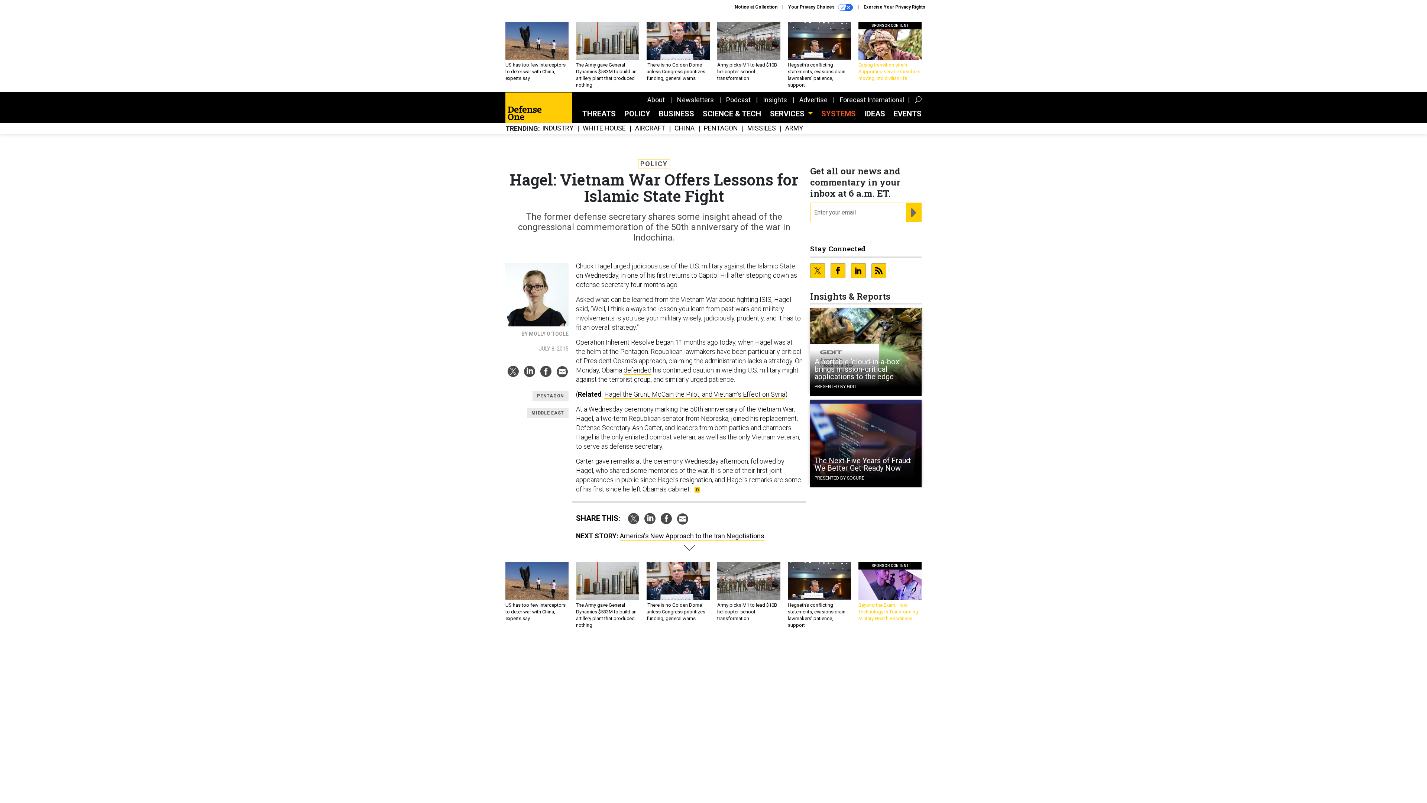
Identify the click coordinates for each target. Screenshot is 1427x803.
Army (794, 128)
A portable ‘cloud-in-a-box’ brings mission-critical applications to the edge (858, 369)
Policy (637, 113)
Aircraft (650, 128)
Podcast (738, 100)
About (656, 100)
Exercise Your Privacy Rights (894, 7)
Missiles (761, 128)
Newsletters (695, 100)
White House (604, 128)
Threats (599, 113)
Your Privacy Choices (812, 7)
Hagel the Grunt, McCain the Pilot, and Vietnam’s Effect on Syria (694, 394)
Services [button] (788, 113)
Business (676, 113)
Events (908, 113)
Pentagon (721, 128)
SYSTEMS (838, 113)
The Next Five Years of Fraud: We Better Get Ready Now (863, 464)
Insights (775, 100)
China (684, 128)
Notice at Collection (756, 7)
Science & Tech (732, 113)
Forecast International (872, 100)
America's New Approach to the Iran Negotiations (692, 536)
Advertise (813, 100)
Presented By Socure (839, 478)
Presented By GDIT (836, 386)
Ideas (874, 113)
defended (637, 370)
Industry (557, 128)
